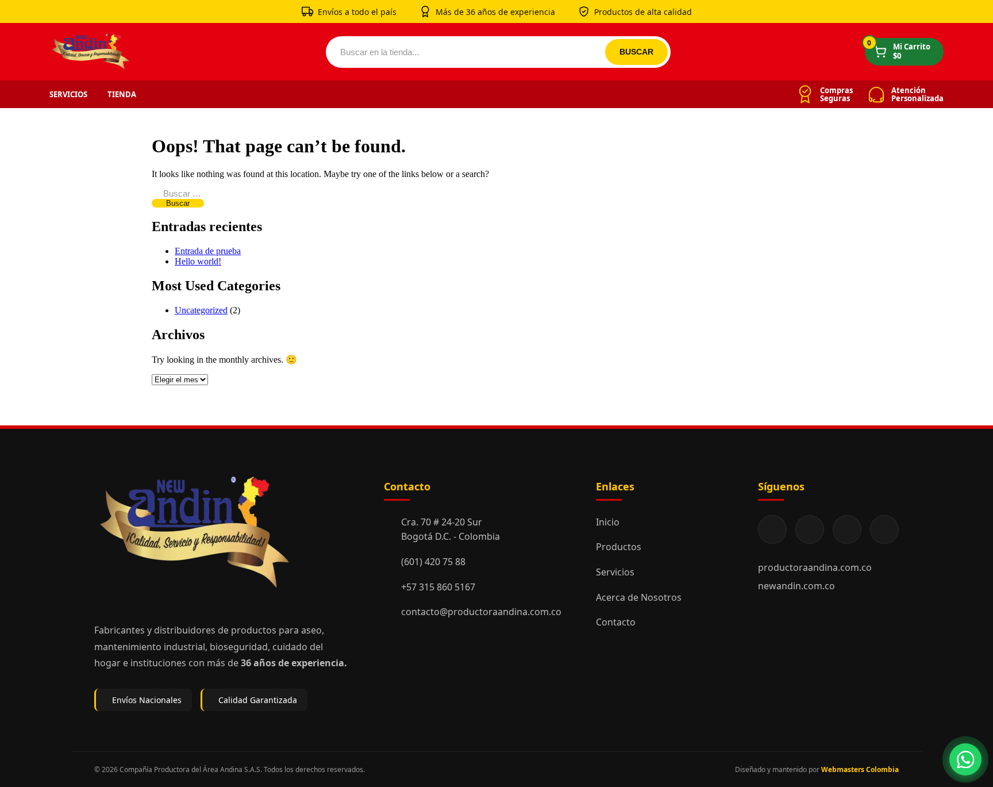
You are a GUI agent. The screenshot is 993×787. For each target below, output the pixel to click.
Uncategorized (201, 310)
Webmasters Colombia (860, 769)
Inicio (607, 522)
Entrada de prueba (208, 251)
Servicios (68, 94)
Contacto (616, 622)
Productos (618, 546)
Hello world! (198, 261)
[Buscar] (636, 52)
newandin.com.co (796, 585)
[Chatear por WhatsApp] (965, 759)
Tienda (121, 94)
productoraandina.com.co (815, 567)
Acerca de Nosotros (639, 597)
